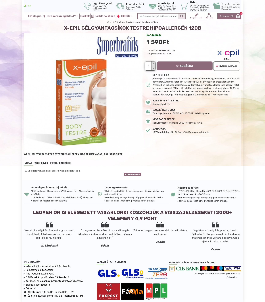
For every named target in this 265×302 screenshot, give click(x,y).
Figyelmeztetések (60, 163)
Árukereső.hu (232, 277)
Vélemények (41, 163)
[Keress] (181, 16)
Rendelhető (153, 35)
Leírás (28, 163)
